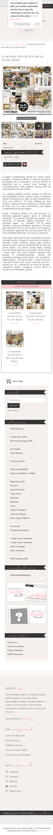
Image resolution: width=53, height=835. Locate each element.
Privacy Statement (15, 650)
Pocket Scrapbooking (19, 530)
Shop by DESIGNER (19, 469)
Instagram (13, 772)
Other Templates (17, 550)
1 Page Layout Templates (21, 538)
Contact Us (12, 642)
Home (4, 44)
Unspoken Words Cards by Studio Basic (35, 316)
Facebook (13, 776)
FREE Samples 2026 (19, 559)
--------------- (15, 433)
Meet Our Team (12, 740)
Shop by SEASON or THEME (22, 473)
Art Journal (15, 526)
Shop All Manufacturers (20, 575)
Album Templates (17, 546)
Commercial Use (17, 461)
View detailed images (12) (27, 118)
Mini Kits (14, 485)
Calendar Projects (18, 514)
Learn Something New (15, 735)
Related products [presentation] (26, 282)
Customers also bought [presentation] (26, 286)
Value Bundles (17, 44)
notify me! (9, 157)
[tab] (26, 282)
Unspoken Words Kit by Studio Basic (15, 316)
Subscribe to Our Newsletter (18, 755)
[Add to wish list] (24, 164)
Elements (14, 498)
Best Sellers (15, 449)
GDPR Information (15, 654)
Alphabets (14, 502)
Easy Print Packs (17, 490)
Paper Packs (15, 494)
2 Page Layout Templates (21, 542)
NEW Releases (16, 429)
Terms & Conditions (15, 646)
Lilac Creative (41, 831)
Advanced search (12, 410)
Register (46, 6)
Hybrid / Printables (18, 510)
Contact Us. (26, 719)
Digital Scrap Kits (17, 481)
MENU (28, 30)
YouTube (13, 786)
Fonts (12, 506)
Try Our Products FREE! (16, 750)
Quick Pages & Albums (20, 518)
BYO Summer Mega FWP (21, 441)
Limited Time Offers (18, 437)
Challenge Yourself (13, 745)
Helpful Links (15, 791)
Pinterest (13, 781)
